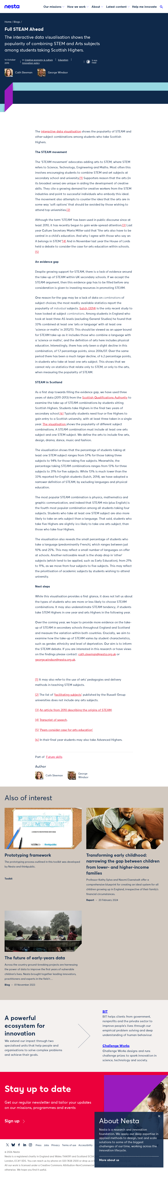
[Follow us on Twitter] (7, 1145)
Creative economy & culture (39, 60)
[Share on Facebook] (25, 144)
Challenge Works (116, 1046)
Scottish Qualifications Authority (104, 397)
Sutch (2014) (87, 308)
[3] (124, 225)
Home (8, 22)
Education (63, 60)
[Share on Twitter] (25, 137)
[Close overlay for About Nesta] (160, 1115)
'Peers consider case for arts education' (66, 730)
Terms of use (69, 1145)
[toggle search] (161, 7)
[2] (68, 210)
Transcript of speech (53, 720)
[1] (81, 178)
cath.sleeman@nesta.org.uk (97, 654)
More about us (109, 1160)
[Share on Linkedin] (25, 151)
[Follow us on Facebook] (19, 1145)
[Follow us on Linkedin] (24, 1145)
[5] (37, 252)
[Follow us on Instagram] (30, 1145)
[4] (64, 241)
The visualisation (54, 424)
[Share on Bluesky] (25, 158)
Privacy (55, 1145)
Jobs (46, 1145)
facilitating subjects (67, 694)
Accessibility (85, 1145)
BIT (105, 1011)
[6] (61, 413)
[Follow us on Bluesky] (13, 1145)
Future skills (54, 757)
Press (39, 1145)
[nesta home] (12, 6)
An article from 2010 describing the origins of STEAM (76, 710)
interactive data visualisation (61, 131)
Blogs (17, 22)
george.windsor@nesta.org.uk (55, 659)
